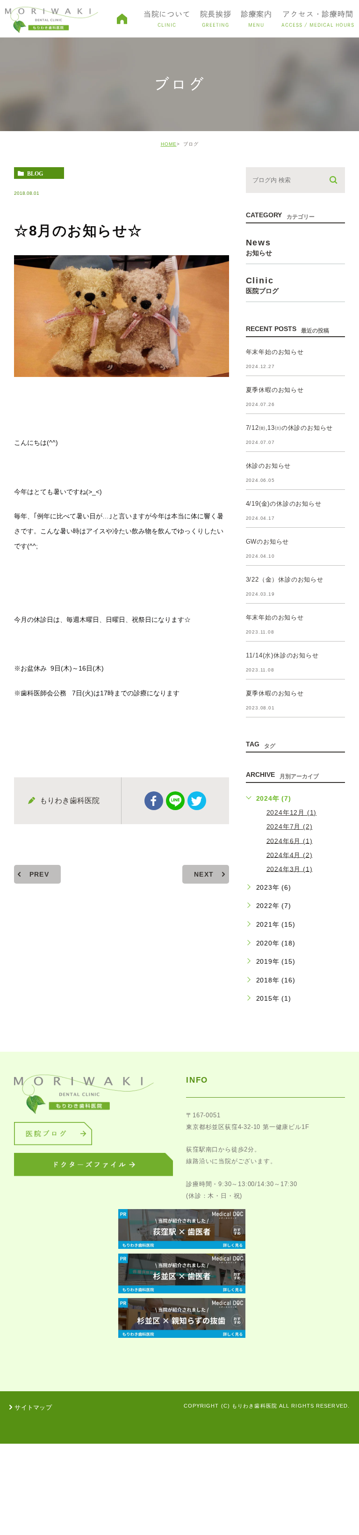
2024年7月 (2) (289, 826)
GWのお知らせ (267, 541)
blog (35, 173)
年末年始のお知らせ (275, 351)
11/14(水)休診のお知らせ (282, 655)
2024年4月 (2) (289, 854)
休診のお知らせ (268, 465)
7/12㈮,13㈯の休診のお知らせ (289, 427)
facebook (153, 800)
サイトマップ (33, 1407)
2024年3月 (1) (289, 868)
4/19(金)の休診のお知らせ (284, 503)
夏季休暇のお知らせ (275, 389)
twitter (196, 800)
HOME (169, 144)
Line (175, 800)
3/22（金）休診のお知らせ (284, 579)
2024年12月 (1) (291, 812)
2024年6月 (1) (289, 840)
